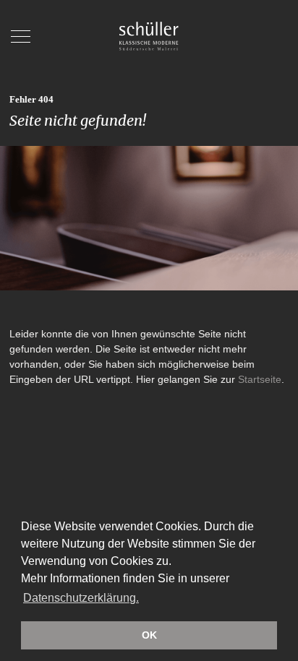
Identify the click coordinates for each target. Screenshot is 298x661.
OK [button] (149, 635)
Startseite (259, 379)
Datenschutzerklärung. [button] (81, 598)
